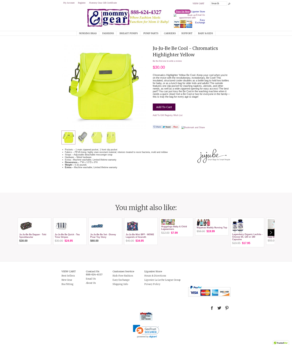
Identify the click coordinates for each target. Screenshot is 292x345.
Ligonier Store (198, 11)
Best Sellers (68, 275)
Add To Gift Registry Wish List (167, 115)
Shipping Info (120, 284)
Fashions (108, 33)
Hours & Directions (155, 275)
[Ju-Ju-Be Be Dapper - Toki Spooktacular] (26, 232)
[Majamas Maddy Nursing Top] (203, 225)
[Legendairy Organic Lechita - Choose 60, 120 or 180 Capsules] (238, 232)
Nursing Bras (88, 33)
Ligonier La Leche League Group (162, 280)
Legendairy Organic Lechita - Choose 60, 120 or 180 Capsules (247, 237)
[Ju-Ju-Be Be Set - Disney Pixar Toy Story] (97, 232)
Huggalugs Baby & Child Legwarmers (174, 227)
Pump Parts (150, 33)
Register (82, 3)
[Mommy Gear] (130, 26)
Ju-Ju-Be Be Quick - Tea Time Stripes (67, 235)
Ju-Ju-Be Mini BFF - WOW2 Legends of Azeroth (140, 235)
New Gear (67, 280)
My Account (69, 3)
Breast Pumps (128, 33)
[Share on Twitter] (166, 128)
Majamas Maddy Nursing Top (212, 227)
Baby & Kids (205, 33)
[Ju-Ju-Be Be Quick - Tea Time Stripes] (61, 232)
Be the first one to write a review (167, 61)
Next (271, 232)
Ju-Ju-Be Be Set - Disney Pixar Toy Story (103, 235)
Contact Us (92, 271)
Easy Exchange (200, 21)
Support (186, 33)
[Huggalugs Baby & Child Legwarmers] (168, 224)
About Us (91, 283)
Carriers (170, 33)
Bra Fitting (68, 284)
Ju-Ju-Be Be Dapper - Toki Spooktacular (32, 235)
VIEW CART (69, 271)
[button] (146, 331)
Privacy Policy (152, 284)
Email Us (200, 15)
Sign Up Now (183, 11)
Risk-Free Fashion (123, 275)
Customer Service (123, 271)
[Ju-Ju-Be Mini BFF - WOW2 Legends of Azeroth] (132, 232)
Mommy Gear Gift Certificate (103, 3)
